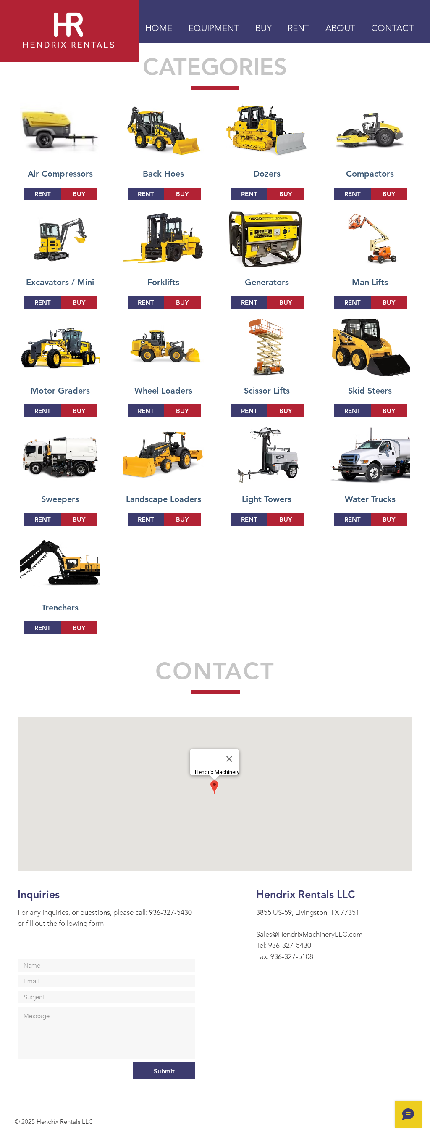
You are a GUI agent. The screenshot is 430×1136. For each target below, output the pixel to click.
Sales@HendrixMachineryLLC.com (309, 934)
